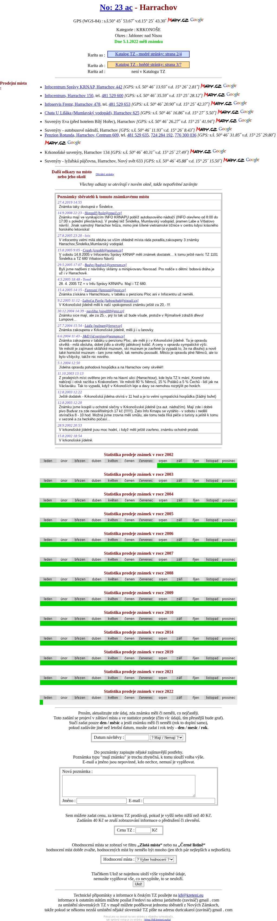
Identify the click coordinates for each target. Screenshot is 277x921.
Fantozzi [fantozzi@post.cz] (105, 290)
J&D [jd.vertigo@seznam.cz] (104, 336)
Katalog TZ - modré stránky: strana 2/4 (148, 54)
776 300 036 (185, 135)
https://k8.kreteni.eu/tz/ (157, 919)
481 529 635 (138, 135)
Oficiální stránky (105, 174)
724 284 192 (162, 135)
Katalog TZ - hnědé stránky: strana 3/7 (149, 64)
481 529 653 (119, 104)
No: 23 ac (116, 7)
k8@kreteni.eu (190, 895)
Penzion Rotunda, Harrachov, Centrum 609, (82, 135)
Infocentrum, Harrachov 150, (69, 95)
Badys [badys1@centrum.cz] (106, 265)
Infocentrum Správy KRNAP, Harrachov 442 (83, 87)
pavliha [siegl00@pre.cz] (105, 311)
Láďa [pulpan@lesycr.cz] (103, 326)
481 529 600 (112, 95)
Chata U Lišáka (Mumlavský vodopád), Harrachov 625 (92, 113)
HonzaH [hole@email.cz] (103, 213)
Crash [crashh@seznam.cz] (103, 250)
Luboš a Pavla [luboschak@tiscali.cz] (110, 300)
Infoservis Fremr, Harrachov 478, (73, 104)
